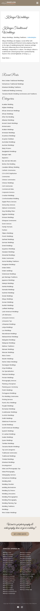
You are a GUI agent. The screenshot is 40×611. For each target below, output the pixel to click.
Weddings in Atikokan (8, 560)
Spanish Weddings (8, 431)
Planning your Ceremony (10, 387)
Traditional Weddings (9, 456)
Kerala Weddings (7, 296)
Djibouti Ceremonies (8, 208)
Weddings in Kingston (25, 564)
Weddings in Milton (7, 574)
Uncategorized (6, 465)
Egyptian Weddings (8, 214)
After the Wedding (8, 117)
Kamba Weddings (7, 286)
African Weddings (7, 114)
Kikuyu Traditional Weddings (14, 30)
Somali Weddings (7, 425)
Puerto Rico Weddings (9, 403)
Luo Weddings (6, 330)
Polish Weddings (7, 390)
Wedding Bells (6, 481)
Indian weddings (7, 271)
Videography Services (9, 475)
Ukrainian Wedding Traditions (11, 87)
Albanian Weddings (8, 120)
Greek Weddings (7, 246)
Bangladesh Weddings (9, 151)
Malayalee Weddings (8, 340)
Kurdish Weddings (7, 305)
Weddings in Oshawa (8, 585)
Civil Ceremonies (7, 186)
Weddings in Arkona (8, 556)
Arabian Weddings (8, 129)
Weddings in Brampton (8, 566)
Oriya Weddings (7, 368)
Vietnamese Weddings (9, 478)
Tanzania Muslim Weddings (11, 446)
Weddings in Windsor (25, 587)
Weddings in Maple (24, 570)
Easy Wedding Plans (8, 211)
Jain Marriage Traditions (9, 277)
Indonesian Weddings (9, 274)
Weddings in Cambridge (8, 570)
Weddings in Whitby (25, 585)
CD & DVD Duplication (9, 173)
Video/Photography (8, 472)
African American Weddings (11, 111)
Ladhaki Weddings (8, 308)
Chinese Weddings (8, 183)
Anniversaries (6, 126)
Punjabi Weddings (7, 406)
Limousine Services (8, 318)
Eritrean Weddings (8, 217)
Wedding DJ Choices (8, 490)
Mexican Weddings (8, 352)
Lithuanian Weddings (9, 324)
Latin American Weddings (10, 311)
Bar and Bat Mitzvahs (9, 161)
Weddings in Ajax (7, 552)
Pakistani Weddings (8, 374)
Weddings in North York (8, 582)
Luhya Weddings (7, 327)
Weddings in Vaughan (25, 580)
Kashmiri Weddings (8, 293)
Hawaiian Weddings (8, 252)
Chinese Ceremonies (8, 180)
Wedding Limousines (8, 494)
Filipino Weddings (7, 233)
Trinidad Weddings (8, 459)
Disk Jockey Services (8, 205)
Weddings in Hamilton (25, 556)
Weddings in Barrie (7, 564)
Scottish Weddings (8, 415)
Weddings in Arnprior (8, 558)
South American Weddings (10, 428)
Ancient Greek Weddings (10, 123)
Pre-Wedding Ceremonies (10, 396)
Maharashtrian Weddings (10, 337)
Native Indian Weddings (9, 362)
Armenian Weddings (8, 133)
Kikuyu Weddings (7, 37)
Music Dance (6, 355)
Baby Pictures (6, 148)
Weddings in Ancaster (8, 554)
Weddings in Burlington (8, 568)
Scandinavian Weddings (9, 412)
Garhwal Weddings (8, 239)
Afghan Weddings (7, 107)
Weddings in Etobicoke (25, 552)
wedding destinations (9, 487)
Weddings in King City (25, 562)
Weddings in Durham (8, 571)
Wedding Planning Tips (9, 503)
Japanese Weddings (8, 280)
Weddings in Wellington (25, 583)
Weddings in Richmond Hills (9, 591)
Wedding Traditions (20, 37)
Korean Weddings (7, 302)
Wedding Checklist (8, 484)
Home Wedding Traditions (10, 261)
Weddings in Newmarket (9, 578)
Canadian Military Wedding (10, 167)
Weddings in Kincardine (25, 560)
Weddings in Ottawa (8, 587)
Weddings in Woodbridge (26, 589)
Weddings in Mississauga (9, 576)
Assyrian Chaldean (8, 139)
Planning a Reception (9, 384)
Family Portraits (7, 227)
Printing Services (7, 399)
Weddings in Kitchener (25, 566)
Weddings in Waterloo (25, 582)
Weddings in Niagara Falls (9, 580)
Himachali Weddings (8, 255)
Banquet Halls (6, 154)
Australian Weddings (8, 142)
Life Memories (6, 315)
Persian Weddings (7, 377)
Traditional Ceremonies (9, 453)
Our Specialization (8, 371)
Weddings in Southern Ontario (27, 574)
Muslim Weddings (7, 359)
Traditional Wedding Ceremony (12, 90)
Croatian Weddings (8, 195)
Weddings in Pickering (8, 589)
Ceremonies (6, 176)
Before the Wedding (8, 164)
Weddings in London (25, 568)
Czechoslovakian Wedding (10, 198)
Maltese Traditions (8, 346)
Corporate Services (8, 192)
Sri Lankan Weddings (8, 434)
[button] (37, 3)
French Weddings (7, 236)
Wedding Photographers (10, 497)
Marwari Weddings (8, 349)
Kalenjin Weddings (8, 283)
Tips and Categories (8, 450)
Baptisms (5, 158)
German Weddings (8, 242)
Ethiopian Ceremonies (9, 220)
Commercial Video (8, 189)
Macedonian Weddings (9, 333)
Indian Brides (6, 268)
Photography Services (9, 381)
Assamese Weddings (8, 136)
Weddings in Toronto (25, 578)
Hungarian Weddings (8, 264)
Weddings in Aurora (7, 562)
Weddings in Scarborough (9, 593)
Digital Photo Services (9, 202)
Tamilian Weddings (8, 443)
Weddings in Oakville (8, 583)
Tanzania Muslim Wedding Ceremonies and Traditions (19, 94)
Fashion (4, 230)
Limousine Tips (7, 321)
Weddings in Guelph (25, 554)
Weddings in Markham (25, 571)
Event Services (6, 224)
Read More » (6, 58)
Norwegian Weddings (9, 365)
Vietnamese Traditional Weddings (13, 84)
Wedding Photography (9, 500)
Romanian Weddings (8, 409)
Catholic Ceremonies (9, 170)
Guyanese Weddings (8, 249)
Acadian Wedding (7, 104)
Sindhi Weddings (7, 418)
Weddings (5, 509)
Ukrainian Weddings (8, 462)
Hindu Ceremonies (8, 258)
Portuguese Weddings (9, 393)
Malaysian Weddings (8, 343)
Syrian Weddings (7, 440)
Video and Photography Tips (11, 468)
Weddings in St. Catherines (26, 576)
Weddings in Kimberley (25, 558)
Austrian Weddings (8, 145)
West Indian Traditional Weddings (13, 80)
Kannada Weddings (8, 289)
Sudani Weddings (7, 437)
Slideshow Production (9, 421)
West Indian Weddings (9, 512)
